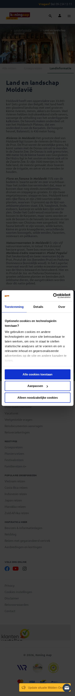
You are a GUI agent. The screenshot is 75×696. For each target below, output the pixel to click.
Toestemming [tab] (14, 306)
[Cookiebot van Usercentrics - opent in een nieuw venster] (53, 295)
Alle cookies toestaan (37, 374)
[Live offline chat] (67, 688)
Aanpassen (35, 386)
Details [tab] (38, 306)
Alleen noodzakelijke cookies (37, 397)
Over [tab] (61, 306)
